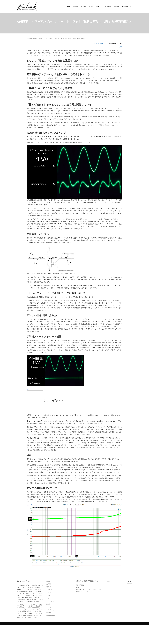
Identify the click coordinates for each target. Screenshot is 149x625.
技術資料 (116, 6)
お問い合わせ (107, 6)
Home (68, 6)
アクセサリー (52, 601)
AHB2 (49, 598)
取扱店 (91, 6)
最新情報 (75, 6)
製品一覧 (83, 6)
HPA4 (49, 592)
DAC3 (50, 589)
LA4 (49, 595)
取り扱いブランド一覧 (82, 591)
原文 (121, 47)
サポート (98, 6)
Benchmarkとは (126, 6)
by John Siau (98, 44)
